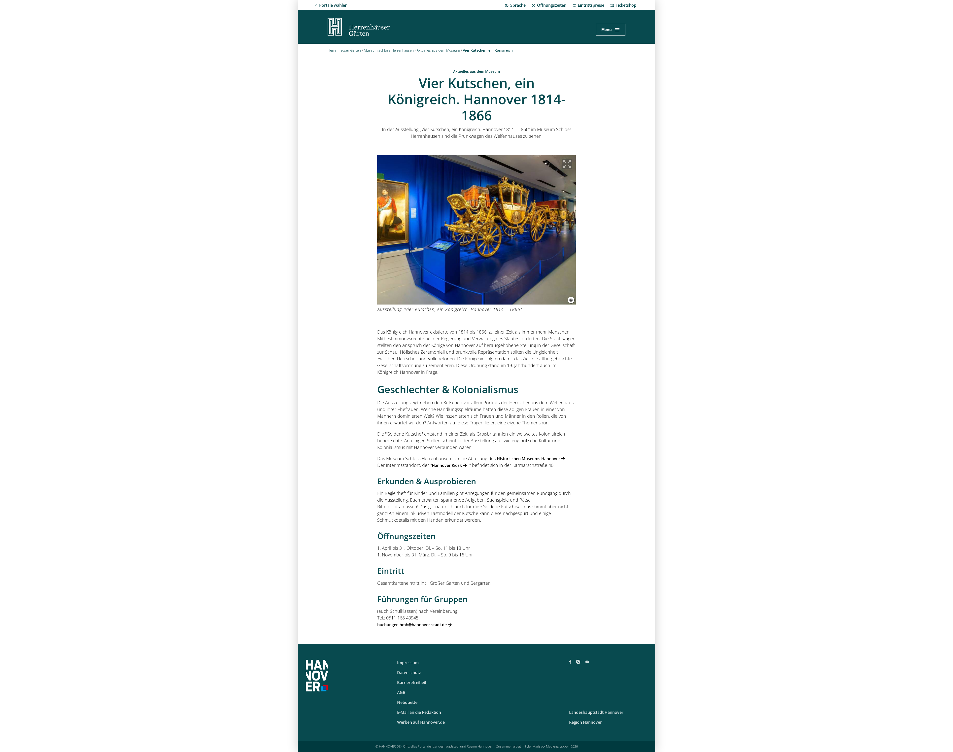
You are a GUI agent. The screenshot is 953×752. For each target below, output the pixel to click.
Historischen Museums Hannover (528, 458)
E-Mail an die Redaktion (419, 712)
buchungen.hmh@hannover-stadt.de (412, 624)
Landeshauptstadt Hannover (596, 712)
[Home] (359, 27)
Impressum (408, 662)
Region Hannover (585, 722)
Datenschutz (409, 672)
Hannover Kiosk (447, 465)
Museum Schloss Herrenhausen (389, 50)
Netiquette (407, 702)
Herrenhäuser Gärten (344, 50)
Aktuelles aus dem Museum (438, 50)
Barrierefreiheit (411, 682)
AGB (401, 692)
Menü (606, 30)
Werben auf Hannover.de (421, 722)
